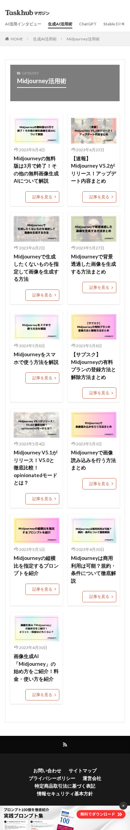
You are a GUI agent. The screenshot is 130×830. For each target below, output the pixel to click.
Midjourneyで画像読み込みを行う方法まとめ (93, 459)
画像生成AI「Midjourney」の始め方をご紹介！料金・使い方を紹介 (36, 667)
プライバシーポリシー (52, 778)
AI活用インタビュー (23, 23)
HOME (17, 38)
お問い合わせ (47, 770)
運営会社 (92, 778)
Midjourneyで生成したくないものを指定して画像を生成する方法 (36, 267)
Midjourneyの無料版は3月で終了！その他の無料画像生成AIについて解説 (36, 169)
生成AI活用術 (60, 23)
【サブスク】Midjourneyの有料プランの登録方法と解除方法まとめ (93, 365)
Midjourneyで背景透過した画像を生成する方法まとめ (93, 263)
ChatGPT (88, 23)
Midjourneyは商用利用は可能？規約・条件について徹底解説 (93, 569)
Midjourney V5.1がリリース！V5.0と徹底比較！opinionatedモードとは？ (35, 467)
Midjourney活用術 (83, 38)
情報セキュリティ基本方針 (65, 793)
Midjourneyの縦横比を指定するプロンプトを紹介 (36, 565)
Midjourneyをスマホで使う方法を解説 (36, 358)
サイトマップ (83, 770)
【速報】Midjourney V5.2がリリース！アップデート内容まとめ (93, 169)
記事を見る (42, 196)
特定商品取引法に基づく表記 (65, 786)
